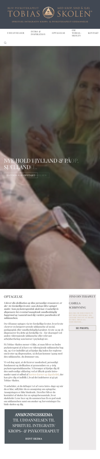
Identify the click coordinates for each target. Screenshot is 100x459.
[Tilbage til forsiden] (50, 14)
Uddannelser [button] (15, 33)
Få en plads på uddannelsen (27, 175)
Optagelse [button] (58, 33)
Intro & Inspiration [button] (38, 33)
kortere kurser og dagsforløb (44, 374)
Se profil (82, 328)
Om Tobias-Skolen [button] (77, 33)
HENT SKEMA (33, 438)
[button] (5, 43)
